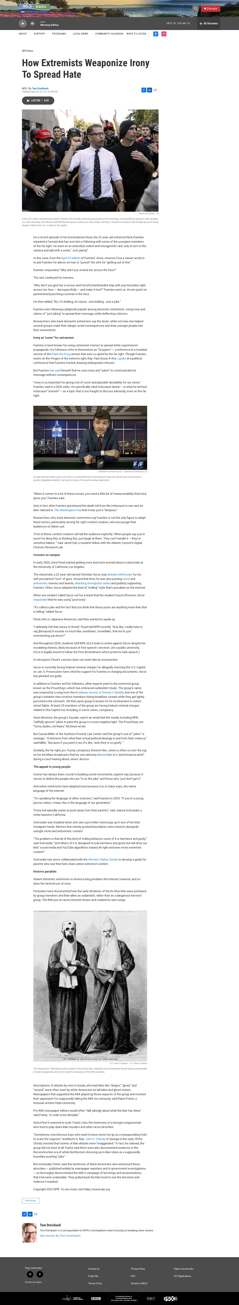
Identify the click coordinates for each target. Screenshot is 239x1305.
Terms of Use (95, 1283)
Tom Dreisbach (40, 88)
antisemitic (40, 583)
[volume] (32, 23)
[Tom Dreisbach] (29, 1233)
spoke (122, 358)
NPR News (27, 50)
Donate (212, 8)
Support (39, 33)
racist (126, 579)
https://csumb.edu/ (184, 1269)
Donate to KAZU (139, 1283)
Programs (59, 33)
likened (102, 754)
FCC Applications (182, 1276)
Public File (93, 1276)
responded (40, 599)
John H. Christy (95, 1139)
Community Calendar (109, 33)
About (23, 33)
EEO (133, 1276)
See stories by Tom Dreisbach (60, 1236)
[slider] (37, 23)
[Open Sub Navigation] (29, 33)
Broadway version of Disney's (99, 692)
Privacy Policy (138, 1269)
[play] (22, 23)
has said (55, 370)
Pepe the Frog (61, 354)
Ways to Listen (136, 33)
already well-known (120, 574)
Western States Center (103, 859)
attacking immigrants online (93, 583)
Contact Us (94, 1269)
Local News (80, 33)
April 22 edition (70, 258)
